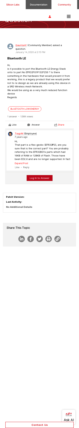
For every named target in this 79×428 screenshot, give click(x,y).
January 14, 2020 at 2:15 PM (30, 52)
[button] (39, 425)
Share (61, 124)
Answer (36, 124)
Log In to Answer (39, 178)
